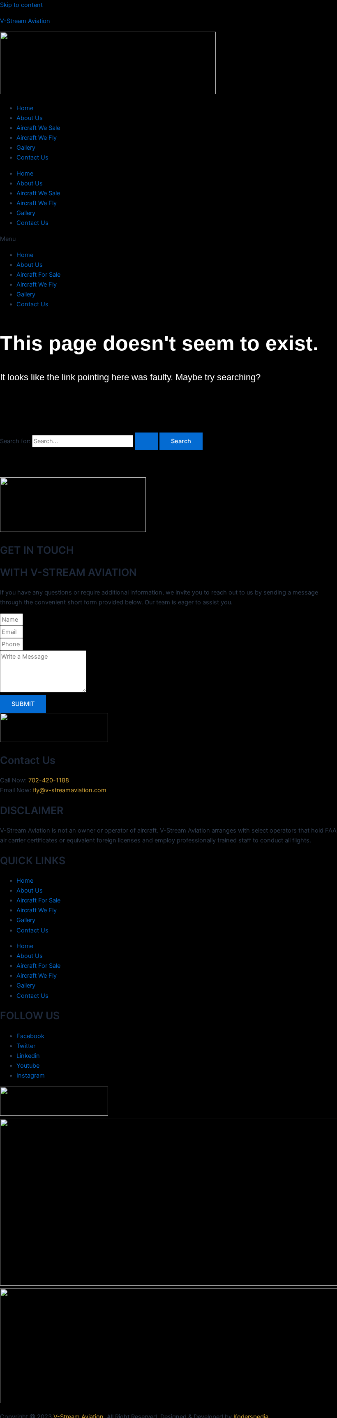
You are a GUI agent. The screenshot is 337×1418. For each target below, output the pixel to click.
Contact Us (32, 157)
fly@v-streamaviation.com (69, 790)
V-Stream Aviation (25, 21)
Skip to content (21, 5)
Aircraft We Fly (36, 137)
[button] (168, 239)
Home (24, 108)
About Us (29, 118)
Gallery (25, 147)
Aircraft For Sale (38, 274)
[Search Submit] (146, 441)
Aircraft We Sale (38, 128)
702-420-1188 (48, 780)
